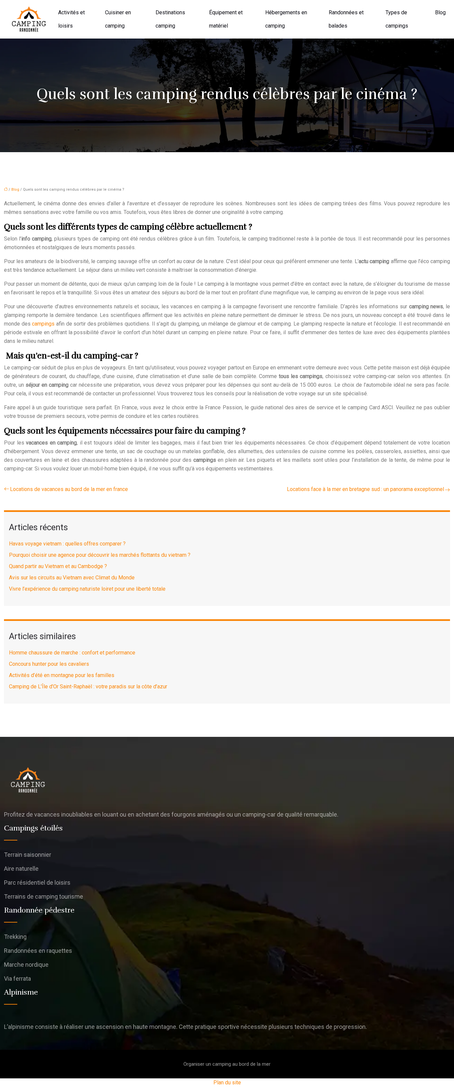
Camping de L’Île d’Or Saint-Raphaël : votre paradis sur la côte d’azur (88, 686)
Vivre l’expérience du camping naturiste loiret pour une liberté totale (87, 589)
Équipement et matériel (226, 19)
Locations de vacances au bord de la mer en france (69, 489)
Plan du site (227, 1082)
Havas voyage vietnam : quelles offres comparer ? (67, 544)
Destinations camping (170, 19)
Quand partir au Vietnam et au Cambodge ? (58, 566)
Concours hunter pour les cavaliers (49, 664)
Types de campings (397, 19)
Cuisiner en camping (118, 19)
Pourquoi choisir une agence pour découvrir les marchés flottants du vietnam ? (99, 555)
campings (43, 324)
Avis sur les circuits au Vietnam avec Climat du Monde (72, 577)
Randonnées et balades (346, 19)
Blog (440, 12)
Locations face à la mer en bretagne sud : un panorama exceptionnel (365, 489)
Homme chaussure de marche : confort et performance (72, 652)
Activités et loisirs (71, 19)
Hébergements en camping (286, 19)
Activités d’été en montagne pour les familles (61, 675)
